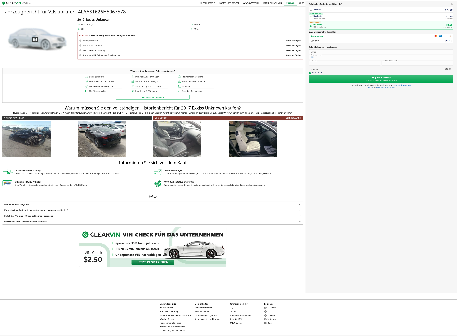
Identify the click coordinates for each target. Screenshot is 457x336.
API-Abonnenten (202, 311)
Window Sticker (251, 3)
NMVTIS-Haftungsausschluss (385, 87)
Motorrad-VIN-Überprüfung (172, 326)
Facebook (272, 307)
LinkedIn (271, 315)
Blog (270, 323)
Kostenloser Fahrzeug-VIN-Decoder (176, 315)
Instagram (272, 319)
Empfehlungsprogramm (206, 315)
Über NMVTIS (235, 319)
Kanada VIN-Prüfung (169, 311)
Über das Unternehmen (240, 315)
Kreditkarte (318, 36)
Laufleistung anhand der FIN (173, 330)
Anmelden (290, 3)
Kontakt (233, 311)
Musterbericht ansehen (153, 97)
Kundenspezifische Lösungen (208, 319)
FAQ (231, 307)
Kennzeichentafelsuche (170, 323)
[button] (80, 41)
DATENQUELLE (236, 323)
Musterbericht (166, 307)
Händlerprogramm (203, 307)
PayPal (316, 41)
